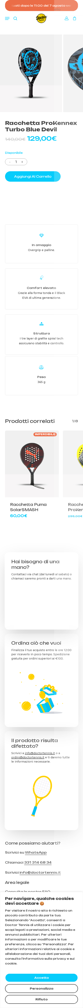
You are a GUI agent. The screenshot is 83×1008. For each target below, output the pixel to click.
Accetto (41, 977)
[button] (7, 18)
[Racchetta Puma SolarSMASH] (32, 464)
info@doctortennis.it (40, 753)
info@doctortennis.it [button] (40, 872)
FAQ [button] (46, 892)
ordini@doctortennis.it (27, 757)
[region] (41, 950)
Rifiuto (41, 999)
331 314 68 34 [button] (38, 862)
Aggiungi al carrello (33, 176)
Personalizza (41, 988)
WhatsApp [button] (36, 852)
